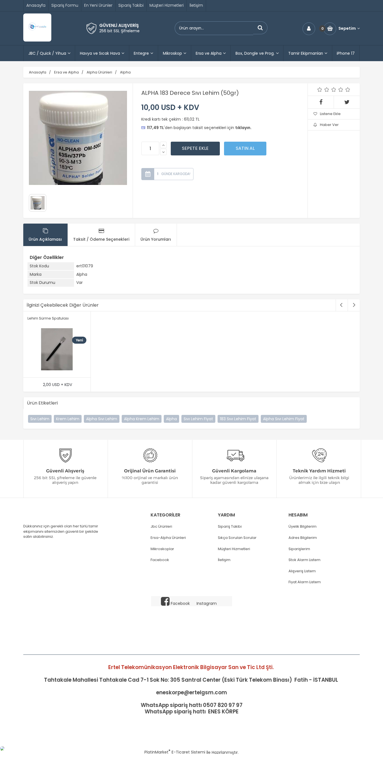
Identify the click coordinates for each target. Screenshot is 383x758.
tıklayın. (243, 127)
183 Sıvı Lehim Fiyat (238, 419)
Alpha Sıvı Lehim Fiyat (283, 419)
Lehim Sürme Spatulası (48, 318)
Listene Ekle (330, 113)
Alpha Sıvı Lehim (101, 419)
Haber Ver (329, 124)
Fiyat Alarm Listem (305, 582)
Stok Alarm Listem (304, 559)
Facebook (160, 559)
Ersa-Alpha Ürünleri (168, 537)
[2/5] (323, 89)
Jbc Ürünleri (161, 526)
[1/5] (319, 89)
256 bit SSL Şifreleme (119, 31)
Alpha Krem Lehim (141, 419)
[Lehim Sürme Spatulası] (57, 350)
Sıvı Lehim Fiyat (198, 419)
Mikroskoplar (162, 549)
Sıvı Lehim (39, 419)
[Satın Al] (245, 148)
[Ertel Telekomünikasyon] (37, 40)
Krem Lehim (67, 419)
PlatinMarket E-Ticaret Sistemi (174, 752)
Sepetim (347, 28)
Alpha (171, 419)
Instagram (207, 603)
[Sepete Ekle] (195, 148)
